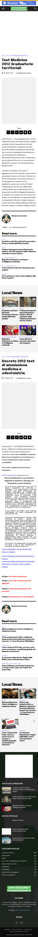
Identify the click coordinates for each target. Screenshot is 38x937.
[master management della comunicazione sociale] (6, 831)
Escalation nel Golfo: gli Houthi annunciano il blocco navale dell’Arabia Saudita (10, 315)
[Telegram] (25, 132)
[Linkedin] (21, 132)
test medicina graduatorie (18, 227)
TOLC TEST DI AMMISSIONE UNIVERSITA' (15, 55)
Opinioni (4, 274)
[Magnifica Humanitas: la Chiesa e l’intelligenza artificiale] (10, 330)
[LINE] (29, 132)
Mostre (4, 247)
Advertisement (28, 929)
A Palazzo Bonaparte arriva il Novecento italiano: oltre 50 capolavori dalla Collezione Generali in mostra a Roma (19, 251)
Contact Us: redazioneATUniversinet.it (19, 931)
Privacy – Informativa (17, 929)
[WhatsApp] (17, 132)
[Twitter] (12, 132)
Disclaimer (7, 929)
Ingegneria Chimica (18, 820)
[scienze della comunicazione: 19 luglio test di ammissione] (6, 840)
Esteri (3, 239)
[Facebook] (8, 132)
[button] (3, 8)
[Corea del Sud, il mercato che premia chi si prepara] (27, 330)
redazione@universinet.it (22, 910)
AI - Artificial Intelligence (9, 258)
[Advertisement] (19, 31)
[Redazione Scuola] (6, 218)
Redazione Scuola (24, 73)
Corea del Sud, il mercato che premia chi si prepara (27, 341)
